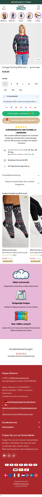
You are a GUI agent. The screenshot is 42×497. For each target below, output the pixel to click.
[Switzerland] (36, 475)
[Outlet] (29, 16)
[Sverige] (31, 475)
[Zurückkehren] (21, 166)
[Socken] (38, 16)
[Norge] (27, 475)
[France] (14, 475)
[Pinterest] (9, 456)
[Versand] (21, 160)
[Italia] (19, 475)
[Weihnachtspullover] (4, 16)
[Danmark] (6, 475)
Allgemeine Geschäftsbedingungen (17, 414)
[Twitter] (14, 456)
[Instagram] (4, 456)
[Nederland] (23, 475)
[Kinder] (21, 16)
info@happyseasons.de (19, 378)
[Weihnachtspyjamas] (12, 16)
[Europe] (10, 475)
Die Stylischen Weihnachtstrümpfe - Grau (15, 253)
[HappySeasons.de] (21, 7)
